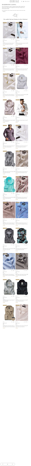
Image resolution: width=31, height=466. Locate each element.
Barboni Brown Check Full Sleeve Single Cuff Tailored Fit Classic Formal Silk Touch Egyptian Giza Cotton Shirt (9, 224)
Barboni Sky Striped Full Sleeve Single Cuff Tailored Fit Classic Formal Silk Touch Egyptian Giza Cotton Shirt (9, 275)
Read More (4, 11)
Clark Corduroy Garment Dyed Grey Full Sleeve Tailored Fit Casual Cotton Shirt (21, 300)
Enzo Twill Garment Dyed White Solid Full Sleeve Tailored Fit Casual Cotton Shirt (22, 95)
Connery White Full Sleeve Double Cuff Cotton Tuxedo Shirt (21, 121)
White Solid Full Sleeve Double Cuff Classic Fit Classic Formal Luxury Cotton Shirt (21, 326)
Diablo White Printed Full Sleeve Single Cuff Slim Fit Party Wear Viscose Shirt (9, 172)
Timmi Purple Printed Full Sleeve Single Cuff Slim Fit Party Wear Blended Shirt (8, 146)
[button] (22, 1)
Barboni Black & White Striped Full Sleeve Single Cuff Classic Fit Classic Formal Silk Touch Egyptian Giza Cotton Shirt (22, 275)
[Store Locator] (23, 1)
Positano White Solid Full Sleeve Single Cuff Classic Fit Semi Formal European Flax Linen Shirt (8, 69)
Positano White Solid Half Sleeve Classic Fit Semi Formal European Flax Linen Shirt (8, 44)
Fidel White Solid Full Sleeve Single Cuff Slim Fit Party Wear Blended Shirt (22, 44)
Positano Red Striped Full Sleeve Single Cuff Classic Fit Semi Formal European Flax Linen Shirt (21, 198)
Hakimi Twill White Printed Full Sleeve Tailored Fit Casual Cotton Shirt (9, 121)
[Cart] (7, 464)
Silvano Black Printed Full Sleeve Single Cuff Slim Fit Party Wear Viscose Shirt (21, 249)
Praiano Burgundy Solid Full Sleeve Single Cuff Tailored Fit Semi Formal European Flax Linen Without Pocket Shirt (22, 69)
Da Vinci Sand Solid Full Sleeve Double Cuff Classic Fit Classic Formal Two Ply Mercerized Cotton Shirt (8, 95)
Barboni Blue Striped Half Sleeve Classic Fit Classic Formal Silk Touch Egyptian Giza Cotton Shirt (21, 224)
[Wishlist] (25, 1)
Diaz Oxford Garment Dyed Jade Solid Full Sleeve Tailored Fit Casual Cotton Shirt (9, 198)
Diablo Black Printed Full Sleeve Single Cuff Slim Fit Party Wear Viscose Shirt (9, 249)
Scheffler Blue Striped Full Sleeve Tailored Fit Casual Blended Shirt (8, 300)
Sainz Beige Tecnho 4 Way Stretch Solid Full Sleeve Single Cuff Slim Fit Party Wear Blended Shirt (9, 326)
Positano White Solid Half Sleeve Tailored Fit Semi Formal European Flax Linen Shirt (21, 146)
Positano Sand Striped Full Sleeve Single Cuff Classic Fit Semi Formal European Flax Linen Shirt (21, 172)
